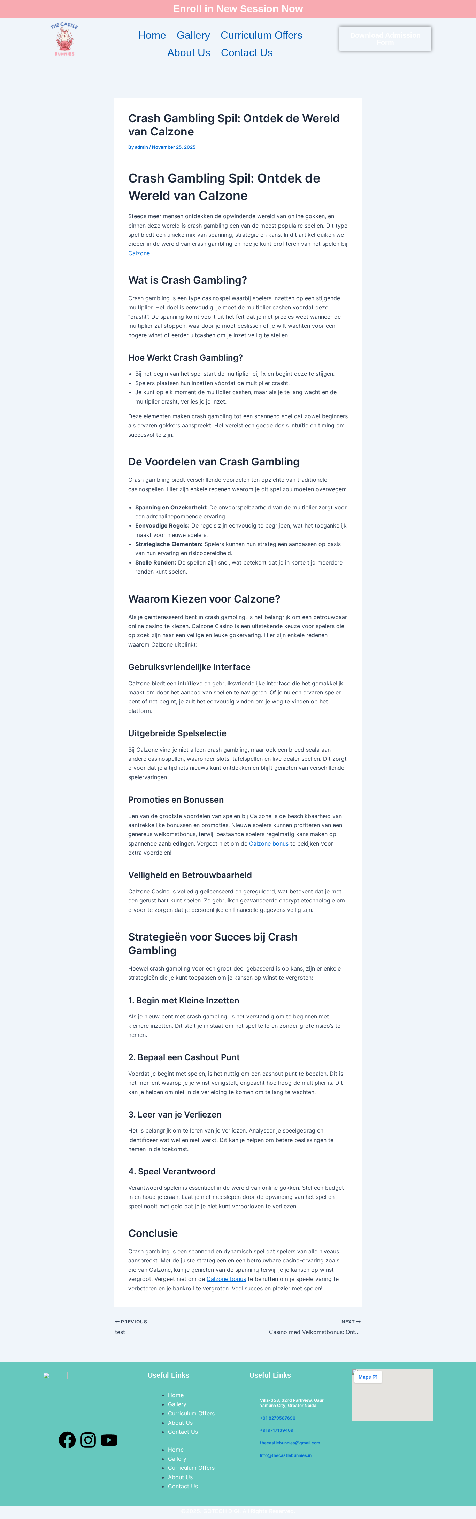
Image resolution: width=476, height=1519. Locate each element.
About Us (188, 52)
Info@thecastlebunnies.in (286, 1455)
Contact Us (247, 52)
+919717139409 (276, 1430)
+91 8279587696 (277, 1418)
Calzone (139, 253)
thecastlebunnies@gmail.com (290, 1442)
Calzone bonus (269, 843)
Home (152, 35)
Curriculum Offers (261, 35)
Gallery (193, 35)
